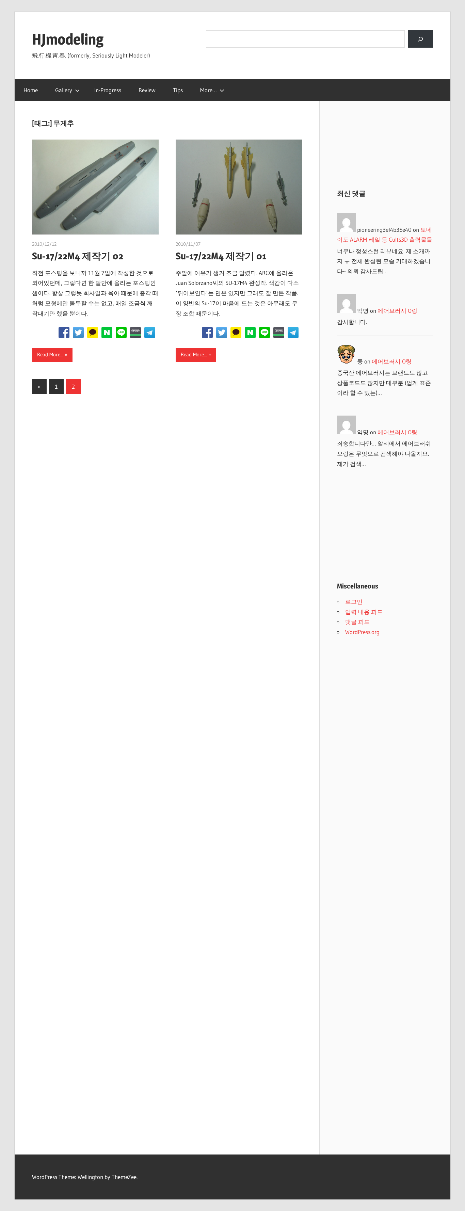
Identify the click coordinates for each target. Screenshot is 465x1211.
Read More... (50, 354)
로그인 (354, 601)
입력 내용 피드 (364, 611)
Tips (178, 90)
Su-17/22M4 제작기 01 (221, 256)
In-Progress (107, 90)
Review (147, 90)
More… (208, 90)
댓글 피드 (357, 621)
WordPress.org (362, 631)
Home (30, 90)
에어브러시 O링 (397, 310)
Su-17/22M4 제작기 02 (77, 256)
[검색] (420, 39)
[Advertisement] (385, 144)
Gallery (63, 90)
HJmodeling (67, 39)
